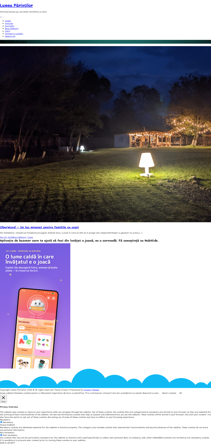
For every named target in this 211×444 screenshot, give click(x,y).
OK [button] (180, 393)
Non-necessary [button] (7, 432)
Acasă (8, 20)
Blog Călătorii (11, 28)
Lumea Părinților (16, 5)
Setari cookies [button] (169, 393)
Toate (30, 237)
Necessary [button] (5, 419)
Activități (9, 26)
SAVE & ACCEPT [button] (7, 442)
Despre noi (10, 36)
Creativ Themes (91, 389)
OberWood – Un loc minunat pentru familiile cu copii (39, 227)
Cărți (7, 31)
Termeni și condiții (14, 33)
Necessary (8, 422)
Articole (9, 23)
